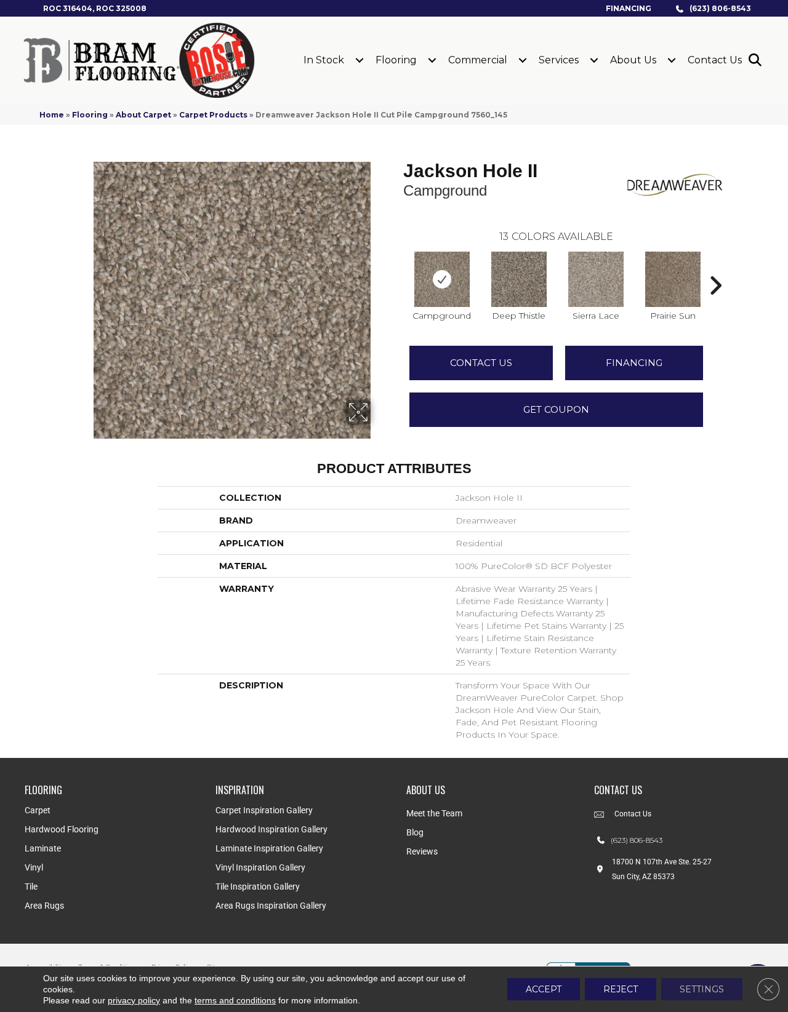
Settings (702, 989)
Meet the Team (434, 813)
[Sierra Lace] (596, 279)
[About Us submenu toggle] (671, 60)
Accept (543, 989)
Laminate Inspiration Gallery (269, 848)
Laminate (43, 848)
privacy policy (134, 1000)
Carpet (37, 810)
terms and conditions (235, 1000)
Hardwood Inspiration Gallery (271, 829)
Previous (397, 267)
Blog (415, 832)
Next (715, 267)
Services (559, 60)
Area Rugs (44, 905)
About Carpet (143, 114)
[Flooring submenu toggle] (432, 60)
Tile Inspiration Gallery (257, 886)
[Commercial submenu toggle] (522, 60)
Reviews (422, 851)
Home (51, 114)
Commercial (477, 60)
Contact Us (715, 60)
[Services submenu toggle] (594, 60)
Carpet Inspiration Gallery (264, 810)
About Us (633, 60)
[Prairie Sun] (673, 279)
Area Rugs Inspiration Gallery (270, 905)
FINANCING (634, 363)
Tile (31, 886)
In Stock (324, 60)
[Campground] (442, 279)
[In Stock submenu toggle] (359, 60)
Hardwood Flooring (61, 829)
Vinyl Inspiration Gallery (260, 867)
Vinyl (34, 867)
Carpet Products (213, 114)
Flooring (396, 60)
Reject (620, 989)
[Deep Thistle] (519, 279)
